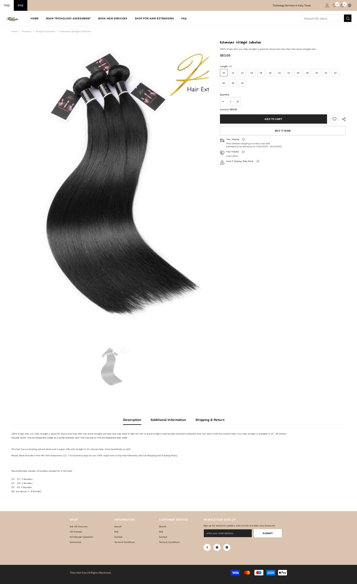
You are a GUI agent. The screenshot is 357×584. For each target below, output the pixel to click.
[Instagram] (217, 547)
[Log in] (327, 5)
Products (26, 31)
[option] (110, 367)
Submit (268, 533)
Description (132, 420)
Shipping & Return (210, 420)
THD (7, 5)
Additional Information (168, 420)
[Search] (326, 18)
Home (14, 31)
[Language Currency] (349, 5)
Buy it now (283, 130)
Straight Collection (45, 31)
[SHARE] (342, 119)
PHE (20, 5)
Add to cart (273, 119)
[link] (334, 119)
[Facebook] (207, 547)
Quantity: (224, 94)
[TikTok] (226, 547)
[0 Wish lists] (335, 5)
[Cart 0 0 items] (342, 5)
